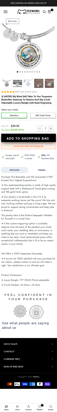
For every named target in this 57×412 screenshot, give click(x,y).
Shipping (41, 170)
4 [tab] (25, 72)
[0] (49, 11)
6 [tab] (29, 72)
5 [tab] (27, 72)
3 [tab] (22, 72)
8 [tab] (34, 72)
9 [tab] (37, 72)
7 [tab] (32, 72)
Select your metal (9, 109)
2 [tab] (20, 72)
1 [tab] (17, 72)
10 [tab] (39, 72)
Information (14, 170)
